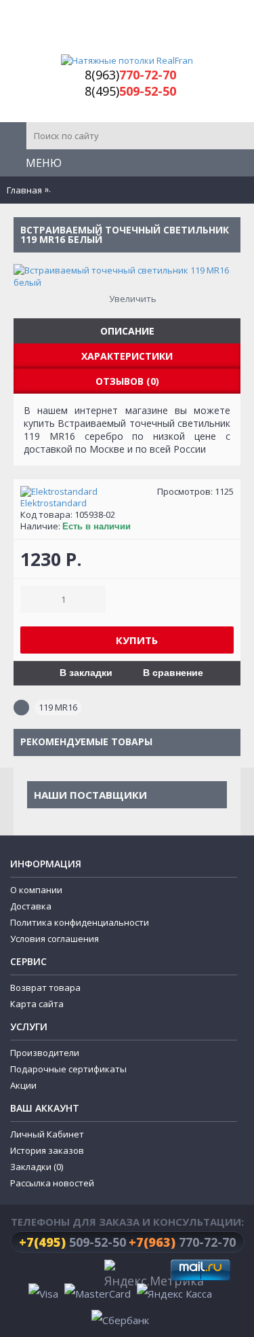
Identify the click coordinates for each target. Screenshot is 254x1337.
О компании (36, 890)
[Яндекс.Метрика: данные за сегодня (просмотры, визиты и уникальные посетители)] (154, 1275)
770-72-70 (182, 1242)
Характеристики (127, 356)
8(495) (130, 91)
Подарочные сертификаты (68, 1069)
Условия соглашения (54, 939)
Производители (44, 1053)
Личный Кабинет (47, 1134)
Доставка (30, 906)
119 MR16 (58, 707)
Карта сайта (37, 1004)
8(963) (130, 75)
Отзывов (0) (127, 381)
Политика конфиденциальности (79, 922)
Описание (127, 330)
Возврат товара (45, 987)
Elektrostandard (53, 503)
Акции (23, 1085)
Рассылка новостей (52, 1183)
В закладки (86, 672)
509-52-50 (72, 1242)
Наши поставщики (90, 795)
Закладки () (36, 1167)
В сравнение (173, 672)
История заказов (47, 1150)
